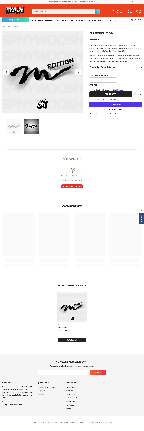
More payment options (116, 109)
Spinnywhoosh (63, 324)
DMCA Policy (83, 422)
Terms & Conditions (109, 99)
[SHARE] (140, 94)
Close (133, 2)
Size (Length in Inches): (98, 75)
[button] (6, 72)
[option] (42, 72)
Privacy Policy (108, 422)
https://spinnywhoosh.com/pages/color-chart (113, 61)
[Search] (66, 11)
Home (4, 26)
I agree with (98, 99)
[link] (19, 261)
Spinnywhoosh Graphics (52, 422)
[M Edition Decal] (72, 307)
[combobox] (63, 11)
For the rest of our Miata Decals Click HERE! (110, 51)
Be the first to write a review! (72, 186)
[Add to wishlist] (136, 94)
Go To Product (72, 340)
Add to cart (110, 94)
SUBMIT (98, 373)
